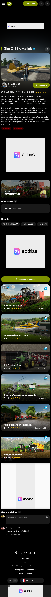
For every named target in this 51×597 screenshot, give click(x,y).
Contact (25, 558)
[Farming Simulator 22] (34, 48)
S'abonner (43, 85)
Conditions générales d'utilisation (25, 566)
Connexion (30, 4)
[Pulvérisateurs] (43, 193)
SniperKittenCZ (14, 84)
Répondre (16, 534)
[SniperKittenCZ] (4, 85)
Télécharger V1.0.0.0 (27, 279)
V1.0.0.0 (13, 208)
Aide (25, 562)
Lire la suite (5, 124)
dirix (7, 528)
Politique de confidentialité (25, 570)
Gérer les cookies (25, 573)
